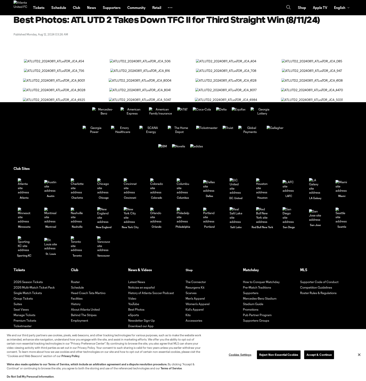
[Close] (359, 354)
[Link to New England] (103, 215)
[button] (170, 7)
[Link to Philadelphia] (183, 215)
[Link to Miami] (342, 186)
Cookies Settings (240, 354)
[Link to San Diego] (289, 215)
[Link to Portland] (209, 215)
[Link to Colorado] (156, 186)
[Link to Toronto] (77, 244)
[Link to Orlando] (156, 215)
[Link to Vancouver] (103, 244)
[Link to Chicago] (103, 186)
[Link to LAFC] (289, 186)
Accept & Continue (319, 354)
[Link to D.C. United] (236, 186)
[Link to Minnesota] (24, 215)
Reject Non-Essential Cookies (278, 354)
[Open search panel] (288, 8)
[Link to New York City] (130, 215)
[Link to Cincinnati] (130, 186)
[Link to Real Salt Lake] (236, 215)
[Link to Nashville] (77, 215)
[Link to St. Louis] (50, 244)
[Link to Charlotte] (77, 186)
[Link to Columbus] (183, 186)
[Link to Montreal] (50, 215)
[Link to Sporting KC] (24, 244)
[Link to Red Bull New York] (262, 215)
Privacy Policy (70, 356)
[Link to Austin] (50, 186)
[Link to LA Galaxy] (315, 186)
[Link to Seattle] (342, 215)
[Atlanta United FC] (21, 7)
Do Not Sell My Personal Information (30, 376)
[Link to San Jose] (315, 215)
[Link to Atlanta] (24, 186)
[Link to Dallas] (209, 186)
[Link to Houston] (262, 186)
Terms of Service (58, 364)
